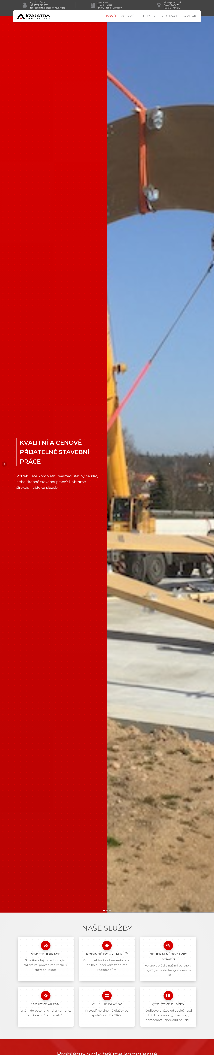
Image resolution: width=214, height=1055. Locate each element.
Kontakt (190, 16)
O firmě (127, 16)
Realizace (170, 16)
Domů (111, 16)
